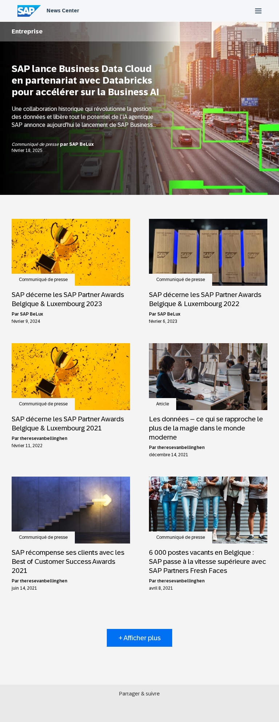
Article (162, 403)
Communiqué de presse (36, 144)
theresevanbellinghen (43, 438)
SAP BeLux (81, 144)
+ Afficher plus (139, 638)
